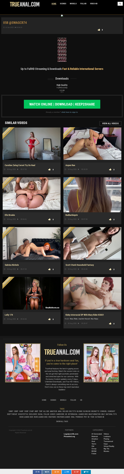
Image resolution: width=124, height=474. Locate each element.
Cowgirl (103, 411)
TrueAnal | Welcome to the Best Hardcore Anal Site (24, 4)
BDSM (94, 451)
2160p (31, 411)
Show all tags (62, 421)
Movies (106, 451)
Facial (40, 414)
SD (92, 204)
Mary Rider (73, 319)
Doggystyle (23, 414)
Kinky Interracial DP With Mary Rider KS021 (85, 315)
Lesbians (107, 436)
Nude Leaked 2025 (26, 417)
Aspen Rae (70, 165)
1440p (21, 411)
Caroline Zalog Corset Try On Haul (20, 165)
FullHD (83, 4)
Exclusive (33, 414)
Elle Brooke (10, 215)
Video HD (93, 4)
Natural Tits (111, 414)
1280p (16, 411)
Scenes (63, 4)
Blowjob (86, 411)
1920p (26, 411)
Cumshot (111, 411)
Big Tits (72, 411)
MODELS (73, 4)
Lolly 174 (9, 315)
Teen (92, 417)
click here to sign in (69, 112)
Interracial (73, 414)
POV (85, 417)
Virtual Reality (109, 446)
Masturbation (95, 414)
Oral (73, 417)
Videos (106, 434)
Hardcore (60, 414)
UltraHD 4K (99, 417)
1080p (10, 411)
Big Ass (65, 411)
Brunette (95, 411)
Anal (60, 411)
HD (92, 303)
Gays (106, 444)
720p (40, 411)
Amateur (53, 411)
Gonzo (52, 414)
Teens (94, 444)
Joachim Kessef (84, 319)
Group (94, 449)
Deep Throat (12, 414)
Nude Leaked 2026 (40, 417)
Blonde (79, 411)
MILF (103, 414)
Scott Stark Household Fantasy (80, 265)
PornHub (79, 417)
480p (36, 411)
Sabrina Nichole (12, 265)
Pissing (106, 439)
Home (54, 4)
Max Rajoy (94, 319)
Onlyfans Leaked (63, 417)
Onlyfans (52, 417)
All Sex (46, 411)
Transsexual (108, 441)
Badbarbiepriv (72, 215)
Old (93, 446)
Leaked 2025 (83, 414)
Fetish (94, 454)
